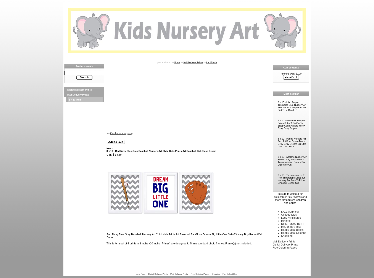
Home (177, 62)
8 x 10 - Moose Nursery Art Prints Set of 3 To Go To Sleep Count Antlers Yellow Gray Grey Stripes (292, 124)
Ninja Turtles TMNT (292, 223)
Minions (285, 220)
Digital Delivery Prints (79, 89)
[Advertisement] (84, 167)
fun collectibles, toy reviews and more (290, 197)
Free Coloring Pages (284, 247)
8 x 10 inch (75, 99)
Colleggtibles (289, 214)
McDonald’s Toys (291, 226)
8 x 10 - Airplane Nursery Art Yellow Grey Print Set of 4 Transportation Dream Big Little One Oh (292, 161)
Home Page (140, 274)
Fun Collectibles (229, 274)
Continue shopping (121, 133)
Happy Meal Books (292, 229)
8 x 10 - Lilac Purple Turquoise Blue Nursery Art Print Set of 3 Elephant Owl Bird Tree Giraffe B (292, 106)
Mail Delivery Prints (78, 94)
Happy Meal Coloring (293, 232)
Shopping (287, 235)
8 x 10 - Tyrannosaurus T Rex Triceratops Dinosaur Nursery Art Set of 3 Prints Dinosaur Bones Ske (291, 179)
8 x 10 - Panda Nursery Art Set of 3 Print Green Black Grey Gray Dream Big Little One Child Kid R (292, 142)
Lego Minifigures (291, 217)
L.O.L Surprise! (290, 211)
